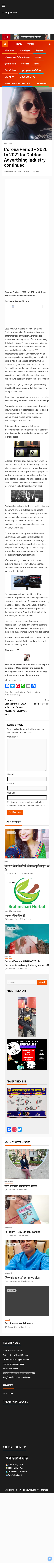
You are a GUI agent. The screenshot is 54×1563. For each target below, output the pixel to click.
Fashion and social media (19, 1323)
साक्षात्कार (38, 57)
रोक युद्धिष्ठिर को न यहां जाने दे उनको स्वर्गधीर (17, 1377)
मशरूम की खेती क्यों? (41, 702)
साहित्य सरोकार (9, 51)
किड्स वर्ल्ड (39, 51)
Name (10, 774)
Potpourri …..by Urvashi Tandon (22, 1231)
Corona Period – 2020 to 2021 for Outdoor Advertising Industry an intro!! (16, 707)
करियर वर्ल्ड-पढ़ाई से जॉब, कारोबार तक (17, 57)
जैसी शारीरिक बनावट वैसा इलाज (31, 37)
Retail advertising (33, 692)
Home (19, 44)
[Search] (49, 43)
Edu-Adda (9, 77)
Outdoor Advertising (17, 692)
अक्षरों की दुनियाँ (25, 51)
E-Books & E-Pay (27, 77)
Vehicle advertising (12, 695)
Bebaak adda (11, 171)
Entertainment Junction (17, 83)
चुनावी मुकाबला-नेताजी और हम (31, 70)
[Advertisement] (27, 207)
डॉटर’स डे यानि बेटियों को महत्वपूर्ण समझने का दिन (19, 1373)
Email (10, 783)
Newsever (30, 1490)
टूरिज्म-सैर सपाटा (10, 64)
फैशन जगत (25, 64)
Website (11, 793)
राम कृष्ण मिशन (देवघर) (10, 1368)
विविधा (36, 64)
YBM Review (41, 83)
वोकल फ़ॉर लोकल (10, 70)
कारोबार (5, 143)
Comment (12, 737)
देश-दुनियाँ (31, 44)
